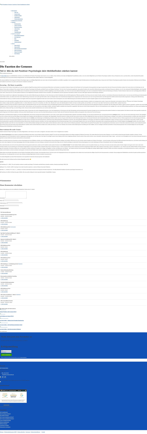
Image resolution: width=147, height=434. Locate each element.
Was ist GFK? (17, 47)
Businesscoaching (18, 27)
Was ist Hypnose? (18, 50)
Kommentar (2, 198)
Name (1, 200)
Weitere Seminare (3, 423)
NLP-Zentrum (14, 10)
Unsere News (17, 14)
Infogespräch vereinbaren (5, 427)
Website (1, 205)
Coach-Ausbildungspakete (5, 420)
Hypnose (16, 30)
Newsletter (16, 40)
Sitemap (1, 432)
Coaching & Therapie (4, 425)
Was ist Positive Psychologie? (20, 48)
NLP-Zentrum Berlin (4, 368)
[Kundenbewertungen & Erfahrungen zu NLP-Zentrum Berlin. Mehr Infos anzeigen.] (13, 402)
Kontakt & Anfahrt (17, 15)
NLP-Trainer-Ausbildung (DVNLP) (7, 418)
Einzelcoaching (17, 23)
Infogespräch (17, 17)
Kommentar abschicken (4, 208)
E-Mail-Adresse (3, 203)
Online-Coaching (17, 25)
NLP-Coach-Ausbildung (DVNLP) (7, 417)
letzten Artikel (4, 75)
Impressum (28, 432)
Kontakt (43, 432)
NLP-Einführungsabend (19, 35)
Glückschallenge (17, 42)
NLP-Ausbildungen (4, 412)
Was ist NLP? (17, 45)
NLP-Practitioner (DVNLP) (5, 413)
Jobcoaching (17, 28)
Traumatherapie (17, 32)
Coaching (13, 22)
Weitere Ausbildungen (4, 422)
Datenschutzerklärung (23, 357)
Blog (15, 38)
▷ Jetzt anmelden (4, 224)
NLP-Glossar (17, 53)
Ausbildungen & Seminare (16, 20)
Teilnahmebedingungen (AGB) (10, 432)
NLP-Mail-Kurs (17, 37)
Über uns (16, 12)
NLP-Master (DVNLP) (4, 415)
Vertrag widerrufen (21, 432)
